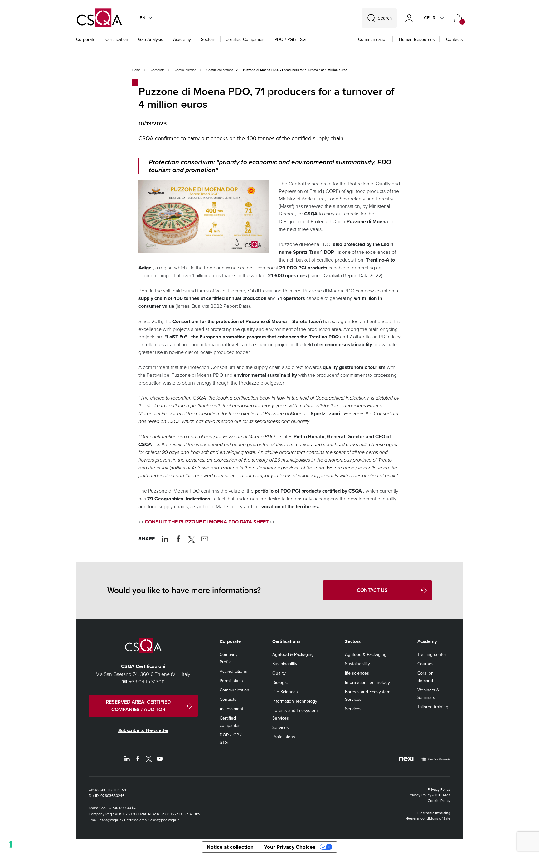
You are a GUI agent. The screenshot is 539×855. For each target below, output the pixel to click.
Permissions (231, 680)
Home (136, 69)
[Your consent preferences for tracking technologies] (11, 844)
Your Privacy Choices (290, 847)
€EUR (429, 18)
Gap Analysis (150, 39)
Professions (283, 737)
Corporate (85, 39)
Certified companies (245, 39)
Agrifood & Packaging (293, 654)
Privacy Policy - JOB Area (429, 795)
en (142, 18)
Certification (116, 39)
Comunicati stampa (219, 69)
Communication (373, 39)
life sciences (357, 673)
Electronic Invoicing (433, 812)
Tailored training (432, 707)
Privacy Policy (439, 789)
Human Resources (417, 39)
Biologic (280, 682)
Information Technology (294, 701)
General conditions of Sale (428, 818)
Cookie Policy (439, 800)
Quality (279, 673)
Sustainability (284, 664)
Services (280, 727)
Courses (425, 664)
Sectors (208, 39)
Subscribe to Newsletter (143, 730)
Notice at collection (230, 847)
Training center (431, 654)
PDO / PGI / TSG (290, 39)
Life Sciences (285, 692)
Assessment (231, 708)
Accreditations (233, 671)
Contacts (454, 39)
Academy (182, 39)
